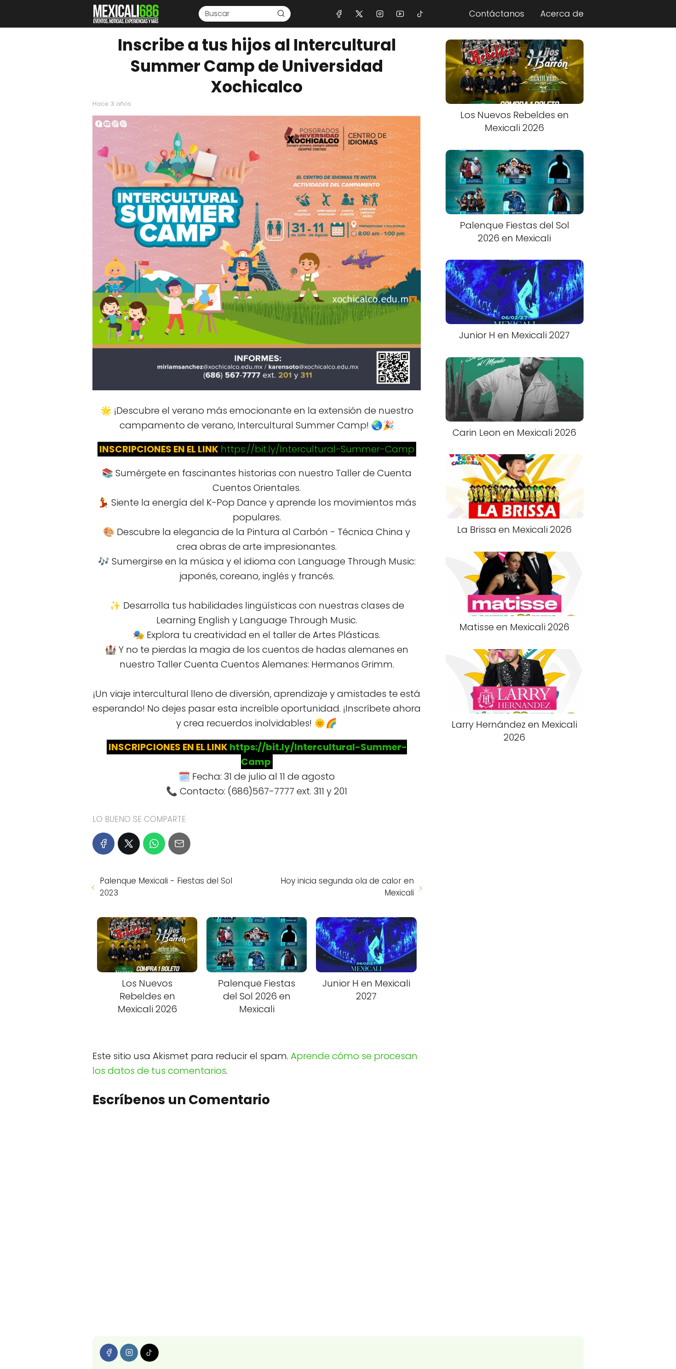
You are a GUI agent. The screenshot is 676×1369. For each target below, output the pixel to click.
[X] (359, 14)
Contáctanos (496, 13)
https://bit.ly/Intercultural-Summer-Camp (317, 449)
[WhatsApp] (154, 844)
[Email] (179, 844)
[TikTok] (420, 14)
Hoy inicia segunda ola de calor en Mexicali (347, 886)
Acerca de (562, 13)
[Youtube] (400, 14)
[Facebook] (339, 14)
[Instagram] (380, 14)
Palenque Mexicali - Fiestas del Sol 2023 (166, 886)
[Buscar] (281, 13)
